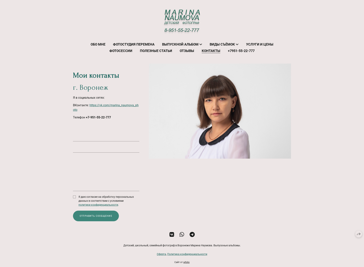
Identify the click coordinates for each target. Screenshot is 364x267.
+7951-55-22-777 (241, 51)
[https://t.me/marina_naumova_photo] (192, 235)
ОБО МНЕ (98, 44)
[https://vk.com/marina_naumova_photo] (171, 235)
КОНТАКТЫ (211, 51)
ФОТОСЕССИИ (120, 51)
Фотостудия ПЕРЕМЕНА (134, 44)
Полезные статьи (156, 51)
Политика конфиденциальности (187, 254)
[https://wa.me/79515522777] (182, 235)
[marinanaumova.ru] (182, 21)
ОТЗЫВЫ (187, 51)
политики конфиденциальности (98, 204)
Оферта (161, 254)
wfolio (186, 262)
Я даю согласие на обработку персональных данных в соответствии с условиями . (106, 200)
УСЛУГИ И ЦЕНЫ (259, 44)
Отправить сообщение (96, 216)
